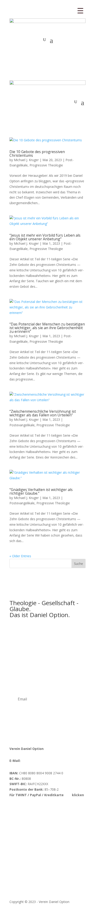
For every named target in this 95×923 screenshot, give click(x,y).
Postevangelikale (22, 425)
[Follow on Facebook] (13, 808)
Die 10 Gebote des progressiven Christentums (37, 153)
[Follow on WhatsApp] (59, 808)
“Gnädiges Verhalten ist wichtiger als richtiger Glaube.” (41, 491)
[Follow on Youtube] (31, 808)
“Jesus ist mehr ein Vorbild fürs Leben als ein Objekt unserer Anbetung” (44, 237)
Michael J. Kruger (26, 160)
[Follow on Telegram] (50, 808)
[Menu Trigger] (80, 10)
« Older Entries (20, 556)
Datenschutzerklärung (47, 889)
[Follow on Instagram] (22, 808)
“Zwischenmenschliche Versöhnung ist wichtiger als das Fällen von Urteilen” (42, 413)
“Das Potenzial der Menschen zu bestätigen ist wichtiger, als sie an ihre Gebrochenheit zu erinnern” (47, 328)
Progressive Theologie (46, 165)
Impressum (17, 889)
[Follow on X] (41, 808)
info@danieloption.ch (37, 760)
